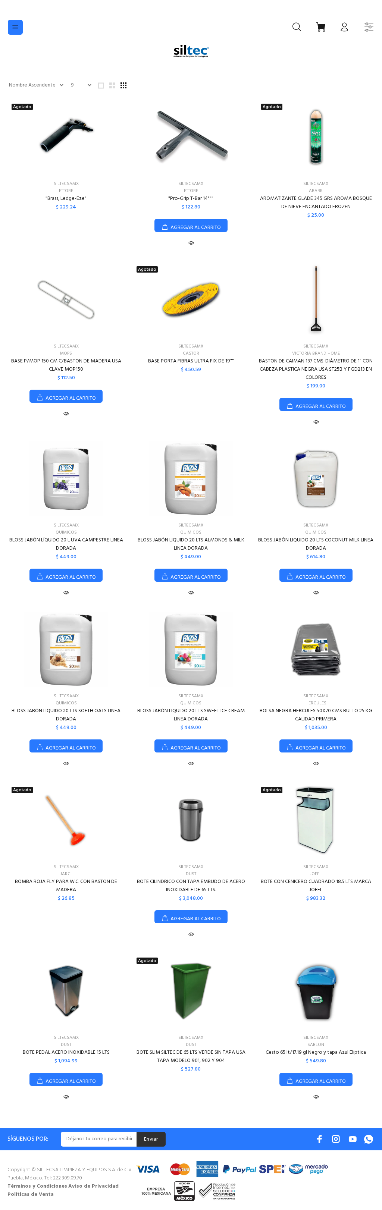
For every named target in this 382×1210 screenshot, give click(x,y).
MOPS (66, 353)
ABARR (316, 191)
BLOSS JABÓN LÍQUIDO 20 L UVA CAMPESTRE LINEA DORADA (66, 544)
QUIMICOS (66, 532)
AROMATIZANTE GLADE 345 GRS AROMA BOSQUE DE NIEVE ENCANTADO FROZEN (316, 202)
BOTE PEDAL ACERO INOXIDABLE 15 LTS (66, 1052)
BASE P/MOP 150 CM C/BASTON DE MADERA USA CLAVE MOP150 (66, 365)
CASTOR (191, 353)
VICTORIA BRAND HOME (316, 353)
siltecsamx (66, 184)
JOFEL (316, 874)
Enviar (151, 1139)
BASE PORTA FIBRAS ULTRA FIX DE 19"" (191, 361)
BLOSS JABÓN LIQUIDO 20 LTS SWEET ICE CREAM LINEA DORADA (191, 715)
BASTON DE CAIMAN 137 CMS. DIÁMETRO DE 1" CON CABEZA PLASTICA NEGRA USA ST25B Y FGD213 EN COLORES (316, 369)
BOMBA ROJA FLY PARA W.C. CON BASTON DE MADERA (66, 885)
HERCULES (316, 703)
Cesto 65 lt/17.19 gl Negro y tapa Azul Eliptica (316, 1052)
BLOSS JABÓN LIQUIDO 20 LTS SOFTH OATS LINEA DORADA (66, 715)
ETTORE (66, 191)
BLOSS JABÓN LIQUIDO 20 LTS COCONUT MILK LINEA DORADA (315, 544)
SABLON (315, 1045)
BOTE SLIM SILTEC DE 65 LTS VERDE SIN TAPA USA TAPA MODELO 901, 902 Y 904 (191, 1056)
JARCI (66, 874)
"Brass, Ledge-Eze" (66, 198)
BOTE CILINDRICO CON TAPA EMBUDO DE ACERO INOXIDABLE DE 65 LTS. (191, 885)
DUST (191, 874)
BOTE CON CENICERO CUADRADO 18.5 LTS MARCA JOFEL (316, 885)
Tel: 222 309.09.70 (63, 1178)
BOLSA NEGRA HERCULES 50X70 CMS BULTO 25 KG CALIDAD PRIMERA (316, 715)
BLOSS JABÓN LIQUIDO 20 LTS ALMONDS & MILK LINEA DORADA (191, 544)
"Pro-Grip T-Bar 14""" (190, 198)
